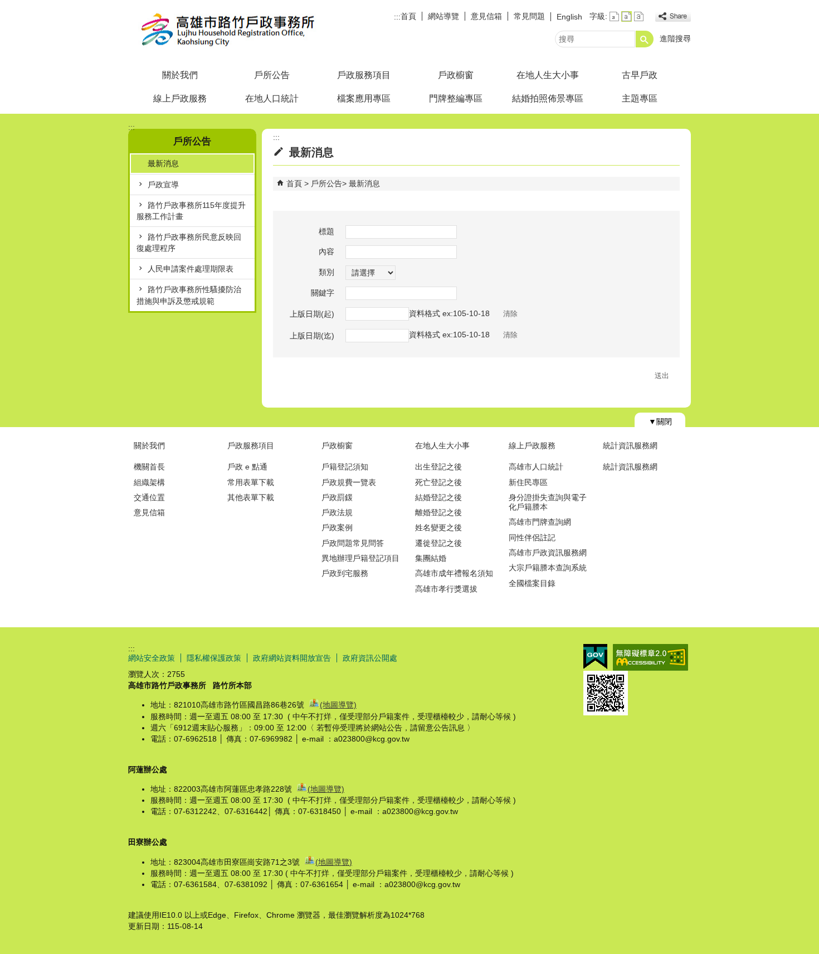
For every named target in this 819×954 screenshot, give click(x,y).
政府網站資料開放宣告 (292, 657)
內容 (326, 251)
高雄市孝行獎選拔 (446, 588)
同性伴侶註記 (532, 537)
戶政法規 (337, 512)
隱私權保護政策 (214, 657)
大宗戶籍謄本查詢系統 (548, 567)
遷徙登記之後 (438, 543)
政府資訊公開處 (370, 657)
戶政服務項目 (364, 75)
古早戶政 (639, 75)
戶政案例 (337, 527)
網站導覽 (443, 16)
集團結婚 (430, 558)
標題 (326, 231)
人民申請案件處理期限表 (190, 268)
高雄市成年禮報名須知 (454, 573)
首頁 (408, 16)
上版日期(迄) (312, 335)
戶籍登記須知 (344, 466)
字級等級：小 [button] (614, 16)
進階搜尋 (675, 38)
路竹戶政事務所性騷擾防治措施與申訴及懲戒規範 (188, 295)
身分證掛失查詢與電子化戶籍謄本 (548, 502)
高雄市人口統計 (536, 466)
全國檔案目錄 (532, 583)
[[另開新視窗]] (673, 16)
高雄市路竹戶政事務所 (222, 30)
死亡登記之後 (438, 482)
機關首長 (149, 466)
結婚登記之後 (438, 497)
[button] (645, 39)
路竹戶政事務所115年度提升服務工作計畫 (191, 211)
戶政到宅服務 (344, 573)
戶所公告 (272, 75)
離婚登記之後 (438, 512)
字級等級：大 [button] (639, 16)
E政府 (595, 656)
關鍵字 (322, 292)
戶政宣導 (163, 184)
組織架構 (149, 482)
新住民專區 (528, 482)
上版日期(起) (312, 313)
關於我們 (180, 75)
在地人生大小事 (547, 75)
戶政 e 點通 (247, 466)
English (569, 16)
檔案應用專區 (364, 98)
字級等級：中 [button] (626, 16)
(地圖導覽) (338, 704)
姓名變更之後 (438, 527)
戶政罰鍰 (337, 497)
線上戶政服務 (180, 98)
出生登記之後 (438, 466)
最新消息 (163, 163)
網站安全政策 (151, 657)
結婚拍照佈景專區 (547, 98)
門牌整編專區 (455, 98)
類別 (326, 272)
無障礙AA (650, 657)
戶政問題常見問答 (352, 543)
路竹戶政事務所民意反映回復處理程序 (188, 243)
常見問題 (529, 16)
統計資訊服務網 (630, 445)
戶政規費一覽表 (348, 482)
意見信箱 (486, 16)
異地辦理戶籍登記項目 (360, 558)
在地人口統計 (272, 98)
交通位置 (149, 497)
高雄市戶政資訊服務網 (548, 552)
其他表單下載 (250, 497)
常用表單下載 (250, 482)
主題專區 (639, 98)
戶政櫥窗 (456, 75)
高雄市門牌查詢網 (540, 521)
